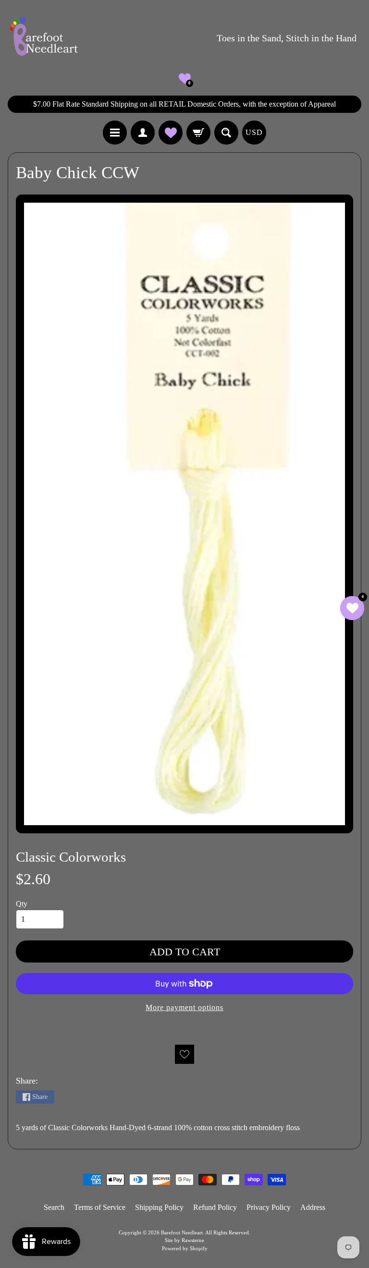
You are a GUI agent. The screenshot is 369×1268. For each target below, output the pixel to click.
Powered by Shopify (185, 1248)
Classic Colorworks (71, 857)
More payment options (184, 1007)
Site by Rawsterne (184, 1240)
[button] (185, 79)
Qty (21, 904)
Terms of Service (99, 1207)
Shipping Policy (159, 1207)
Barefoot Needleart (182, 1232)
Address (312, 1207)
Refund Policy (215, 1207)
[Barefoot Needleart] (44, 38)
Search (54, 1207)
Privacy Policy (268, 1207)
